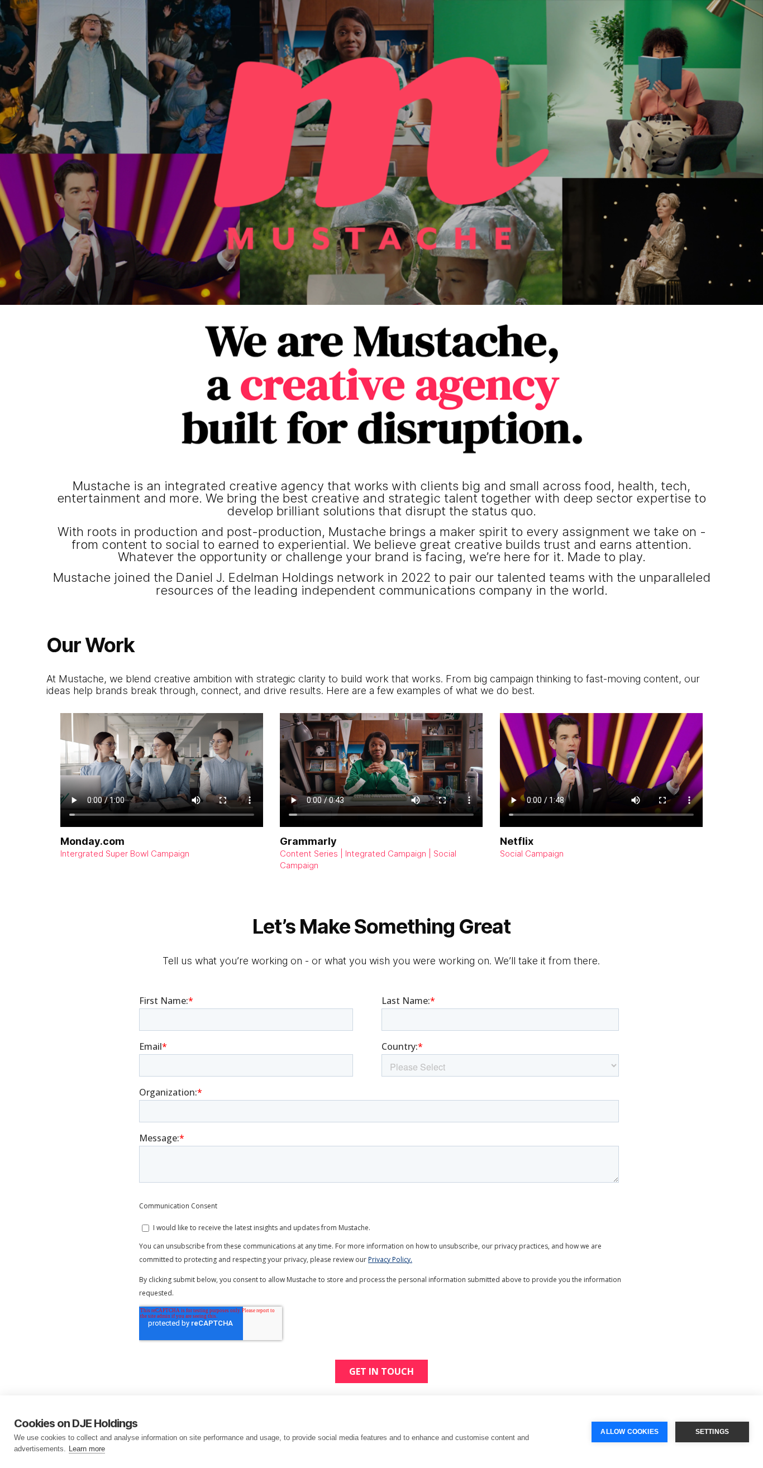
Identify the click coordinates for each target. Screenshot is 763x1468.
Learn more (87, 1449)
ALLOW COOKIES (629, 1432)
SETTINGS (712, 1432)
